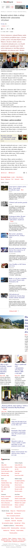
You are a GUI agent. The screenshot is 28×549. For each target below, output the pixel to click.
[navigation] (2, 2)
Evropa (2, 140)
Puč (12, 179)
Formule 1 (3, 489)
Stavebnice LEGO (5, 528)
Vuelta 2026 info (18, 465)
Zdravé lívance (18, 485)
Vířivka (23, 523)
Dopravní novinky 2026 (20, 500)
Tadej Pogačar (18, 471)
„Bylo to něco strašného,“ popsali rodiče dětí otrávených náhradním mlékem (6, 368)
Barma (2, 179)
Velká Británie (19, 177)
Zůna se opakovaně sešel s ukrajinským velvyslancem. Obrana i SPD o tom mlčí (20, 368)
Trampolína (7, 520)
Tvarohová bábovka (19, 487)
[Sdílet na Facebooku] (24, 172)
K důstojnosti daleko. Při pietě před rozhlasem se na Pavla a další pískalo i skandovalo (17, 217)
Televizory (12, 530)
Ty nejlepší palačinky (20, 480)
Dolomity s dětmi (5, 507)
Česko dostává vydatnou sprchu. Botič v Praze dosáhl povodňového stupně (17, 188)
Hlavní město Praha (13, 223)
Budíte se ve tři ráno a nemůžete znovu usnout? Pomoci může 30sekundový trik (18, 280)
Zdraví (10, 283)
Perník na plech (18, 491)
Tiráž (23, 538)
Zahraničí (17, 179)
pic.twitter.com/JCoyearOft (7, 105)
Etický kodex (14, 540)
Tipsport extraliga (5, 485)
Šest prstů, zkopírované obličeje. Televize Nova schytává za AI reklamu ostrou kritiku (17, 249)
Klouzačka (19, 520)
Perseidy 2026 (9, 513)
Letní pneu (22, 528)
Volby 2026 (3, 465)
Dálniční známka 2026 (20, 498)
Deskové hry (6, 530)
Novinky (2, 24)
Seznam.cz (19, 2)
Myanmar (8, 179)
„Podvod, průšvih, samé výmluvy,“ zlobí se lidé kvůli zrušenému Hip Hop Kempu (14, 406)
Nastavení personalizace (18, 541)
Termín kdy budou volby (6, 471)
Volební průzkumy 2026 (6, 467)
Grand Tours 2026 (19, 475)
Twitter (9, 538)
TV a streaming (12, 253)
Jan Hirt (16, 469)
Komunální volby (5, 475)
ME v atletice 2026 (5, 487)
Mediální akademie (5, 540)
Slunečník (13, 520)
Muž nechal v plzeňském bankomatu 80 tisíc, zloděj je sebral (17, 235)
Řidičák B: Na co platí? (20, 502)
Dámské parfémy (15, 528)
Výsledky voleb (4, 469)
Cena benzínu (17, 513)
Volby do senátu (5, 473)
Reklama (14, 538)
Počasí (10, 191)
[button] (14, 60)
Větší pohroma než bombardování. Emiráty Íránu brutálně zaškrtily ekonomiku (17, 295)
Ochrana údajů (22, 540)
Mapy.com (13, 510)
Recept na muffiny (19, 482)
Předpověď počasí (21, 510)
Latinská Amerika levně (6, 504)
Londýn (13, 177)
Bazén (12, 518)
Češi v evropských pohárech (13, 515)
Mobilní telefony (19, 525)
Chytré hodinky (19, 530)
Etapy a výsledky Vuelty (20, 467)
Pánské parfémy (13, 533)
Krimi (10, 239)
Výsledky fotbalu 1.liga (6, 482)
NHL (2, 491)
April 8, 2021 (23, 106)
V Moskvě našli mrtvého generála (18, 202)
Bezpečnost (11, 267)
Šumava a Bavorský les (6, 500)
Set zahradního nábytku (7, 523)
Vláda (22, 179)
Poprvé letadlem (5, 498)
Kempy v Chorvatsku (6, 496)
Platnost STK (18, 507)
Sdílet (9, 29)
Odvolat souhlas (7, 541)
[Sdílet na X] (26, 172)
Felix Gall (17, 473)
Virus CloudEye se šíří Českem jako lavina (17, 265)
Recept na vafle (18, 489)
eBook (4, 29)
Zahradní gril (17, 523)
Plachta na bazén (19, 518)
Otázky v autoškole (19, 504)
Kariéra (19, 538)
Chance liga (4, 480)
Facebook (4, 538)
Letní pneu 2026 (19, 496)
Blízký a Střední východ (14, 299)
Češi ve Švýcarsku (5, 502)
